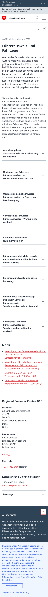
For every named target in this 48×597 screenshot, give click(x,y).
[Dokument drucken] (39, 28)
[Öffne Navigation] (44, 18)
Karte (5, 454)
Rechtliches (7, 580)
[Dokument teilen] (44, 28)
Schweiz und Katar (17, 18)
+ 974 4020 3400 (10, 466)
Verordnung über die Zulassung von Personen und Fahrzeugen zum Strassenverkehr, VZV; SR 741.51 (23, 365)
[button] (43, 512)
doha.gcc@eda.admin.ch (14, 485)
